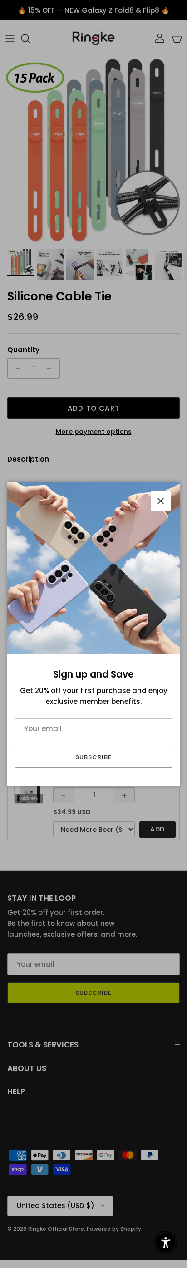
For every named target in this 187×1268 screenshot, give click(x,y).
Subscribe (93, 757)
